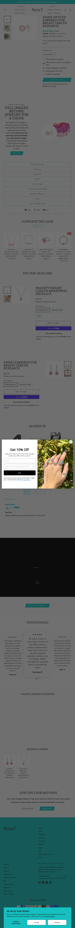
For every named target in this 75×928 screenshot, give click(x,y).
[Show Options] (34, 466)
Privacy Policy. (49, 916)
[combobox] (19, 466)
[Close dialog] (70, 441)
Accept (36, 922)
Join (19, 473)
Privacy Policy (26, 479)
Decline (57, 922)
